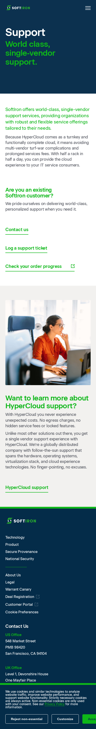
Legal (10, 582)
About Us (13, 575)
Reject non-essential (26, 719)
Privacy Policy (55, 704)
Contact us (16, 229)
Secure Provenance (21, 552)
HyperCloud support (26, 487)
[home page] (18, 8)
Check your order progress (33, 266)
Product (12, 544)
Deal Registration (19, 597)
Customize (65, 719)
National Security (19, 559)
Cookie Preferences (21, 612)
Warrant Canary (18, 589)
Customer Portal (19, 605)
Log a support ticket (26, 248)
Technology (15, 537)
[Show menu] (88, 8)
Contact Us (16, 626)
